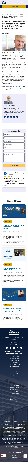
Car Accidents (14, 362)
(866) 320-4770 (13, 342)
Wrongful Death (14, 393)
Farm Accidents (15, 372)
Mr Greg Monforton (14, 54)
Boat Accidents (15, 360)
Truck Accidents (15, 391)
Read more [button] (12, 185)
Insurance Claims (14, 374)
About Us (14, 402)
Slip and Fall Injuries (14, 389)
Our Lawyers (14, 404)
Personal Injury (15, 385)
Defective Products (15, 364)
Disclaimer (14, 455)
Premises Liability (14, 387)
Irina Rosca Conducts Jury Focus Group (12, 268)
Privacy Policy (14, 457)
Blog (8, 15)
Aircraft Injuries (15, 356)
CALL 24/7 (15, 6)
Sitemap (14, 459)
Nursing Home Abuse (14, 380)
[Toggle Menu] (22, 2)
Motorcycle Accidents (14, 378)
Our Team (14, 399)
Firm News (13, 15)
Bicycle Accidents (14, 358)
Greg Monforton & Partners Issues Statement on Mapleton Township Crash (13, 310)
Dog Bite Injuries (14, 366)
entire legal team (15, 86)
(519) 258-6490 (13, 344)
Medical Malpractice (14, 376)
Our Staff (14, 406)
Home (3, 15)
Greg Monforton (11, 105)
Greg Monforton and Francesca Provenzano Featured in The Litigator (13, 226)
